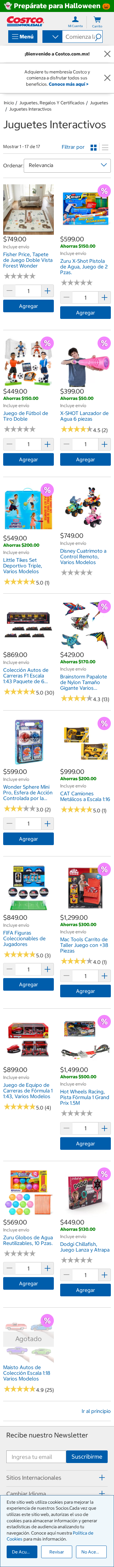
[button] (98, 37)
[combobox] (52, 37)
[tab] (57, 1477)
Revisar (56, 1552)
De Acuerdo (24, 1552)
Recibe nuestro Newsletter (47, 1435)
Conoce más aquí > (68, 84)
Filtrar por (73, 147)
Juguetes (99, 103)
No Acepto (92, 1552)
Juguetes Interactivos (30, 109)
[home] (25, 21)
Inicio (9, 103)
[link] (28, 231)
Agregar (28, 306)
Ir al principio (96, 1411)
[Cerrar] (107, 54)
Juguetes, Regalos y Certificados (52, 103)
